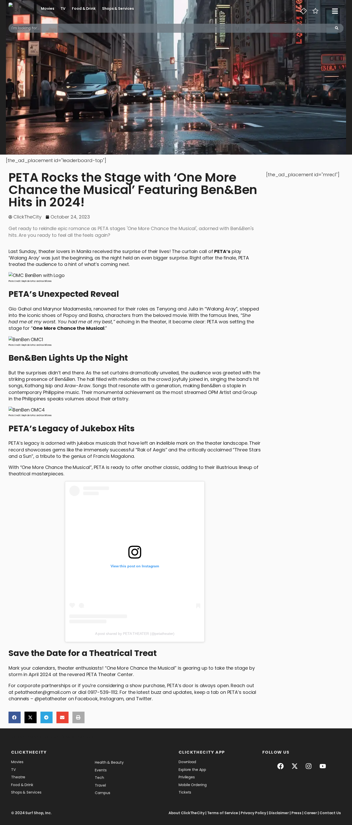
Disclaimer (279, 812)
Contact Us (330, 812)
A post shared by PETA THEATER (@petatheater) (135, 634)
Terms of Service (222, 812)
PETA (220, 251)
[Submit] (336, 28)
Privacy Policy (253, 812)
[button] (15, 717)
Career (310, 812)
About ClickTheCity (187, 812)
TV (63, 8)
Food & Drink (84, 8)
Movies (47, 8)
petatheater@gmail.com (43, 692)
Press (296, 812)
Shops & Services (118, 8)
